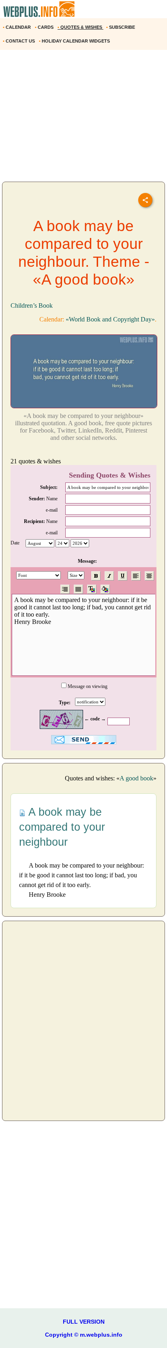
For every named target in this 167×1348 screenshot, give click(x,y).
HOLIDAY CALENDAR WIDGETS (75, 41)
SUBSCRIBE (121, 27)
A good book (136, 778)
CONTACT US (19, 41)
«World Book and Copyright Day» (110, 319)
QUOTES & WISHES (80, 27)
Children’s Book (32, 305)
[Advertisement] (83, 119)
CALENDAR (17, 27)
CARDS (45, 27)
